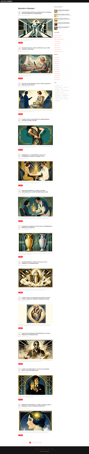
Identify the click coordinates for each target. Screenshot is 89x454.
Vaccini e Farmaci (6, 1)
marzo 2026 (56, 67)
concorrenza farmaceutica (65, 95)
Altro (21, 42)
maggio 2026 (56, 63)
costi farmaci (56, 98)
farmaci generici (57, 85)
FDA (61, 85)
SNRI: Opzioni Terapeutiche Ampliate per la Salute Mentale (64, 19)
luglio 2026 (56, 59)
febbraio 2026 (57, 69)
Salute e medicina (57, 47)
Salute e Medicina (57, 37)
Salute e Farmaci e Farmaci (59, 51)
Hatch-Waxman (66, 98)
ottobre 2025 (56, 77)
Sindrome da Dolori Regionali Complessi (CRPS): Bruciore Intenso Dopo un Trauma (64, 11)
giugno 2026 (56, 61)
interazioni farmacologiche (58, 87)
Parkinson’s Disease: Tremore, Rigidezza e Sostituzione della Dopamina (64, 23)
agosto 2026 (56, 57)
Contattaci (52, 449)
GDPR (49, 449)
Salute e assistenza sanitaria (59, 39)
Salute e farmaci (57, 41)
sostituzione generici (57, 100)
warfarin (62, 92)
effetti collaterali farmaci (65, 90)
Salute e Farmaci (57, 35)
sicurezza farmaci (66, 87)
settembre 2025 (57, 79)
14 (40, 442)
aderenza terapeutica (58, 90)
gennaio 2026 (57, 71)
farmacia (61, 98)
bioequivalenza (57, 92)
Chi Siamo (36, 449)
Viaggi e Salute (57, 45)
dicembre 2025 (57, 73)
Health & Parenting (57, 49)
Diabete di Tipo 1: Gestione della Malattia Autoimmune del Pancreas (64, 28)
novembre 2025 (57, 75)
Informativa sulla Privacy (43, 449)
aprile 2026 (56, 65)
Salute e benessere (57, 43)
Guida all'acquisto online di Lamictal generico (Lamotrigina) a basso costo (64, 15)
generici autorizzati (57, 95)
